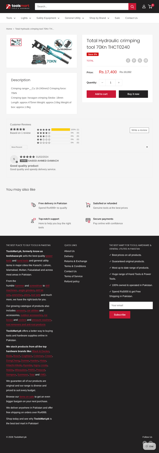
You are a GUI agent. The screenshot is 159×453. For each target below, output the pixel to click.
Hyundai (27, 365)
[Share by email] (146, 60)
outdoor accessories (32, 315)
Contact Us (131, 18)
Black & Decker (40, 351)
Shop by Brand (97, 18)
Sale (117, 18)
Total (90, 60)
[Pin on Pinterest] (134, 60)
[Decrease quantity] (102, 82)
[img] (27, 157)
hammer (19, 285)
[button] (43, 129)
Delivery (68, 256)
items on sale (26, 396)
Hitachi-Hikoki (14, 365)
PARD (31, 370)
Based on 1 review (20, 133)
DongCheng (13, 360)
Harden (34, 360)
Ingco (37, 365)
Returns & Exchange (75, 261)
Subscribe (120, 314)
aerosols (21, 310)
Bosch (16, 356)
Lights (24, 18)
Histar (43, 360)
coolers (22, 319)
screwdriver (36, 285)
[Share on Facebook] (128, 60)
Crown (48, 356)
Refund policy (72, 281)
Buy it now (133, 94)
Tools (9, 18)
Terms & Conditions (75, 266)
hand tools (22, 260)
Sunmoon (22, 374)
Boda (9, 356)
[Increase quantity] (119, 82)
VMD (43, 374)
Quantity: (92, 82)
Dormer (25, 360)
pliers (27, 295)
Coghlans (27, 356)
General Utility (73, 18)
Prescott (40, 370)
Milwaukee (21, 370)
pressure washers (41, 319)
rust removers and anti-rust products (25, 324)
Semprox (11, 374)
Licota (44, 365)
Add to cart (101, 94)
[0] (150, 6)
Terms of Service (73, 276)
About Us (69, 251)
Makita (10, 370)
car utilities (33, 310)
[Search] (132, 6)
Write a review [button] (139, 130)
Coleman (39, 356)
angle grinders (27, 290)
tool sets (35, 295)
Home (9, 29)
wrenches (17, 295)
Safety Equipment (46, 18)
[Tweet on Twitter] (140, 60)
